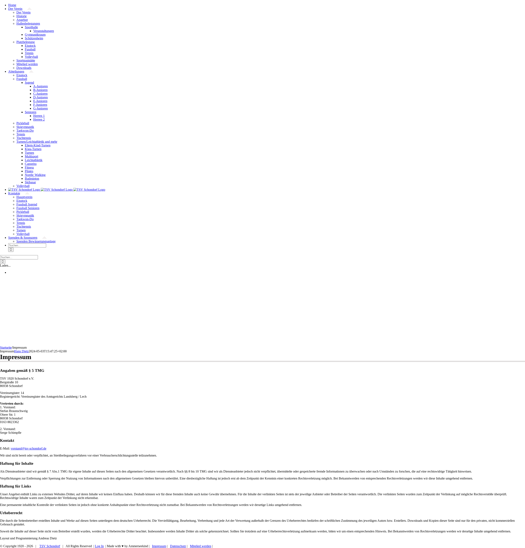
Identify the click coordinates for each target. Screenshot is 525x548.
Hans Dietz (21, 351)
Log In (99, 546)
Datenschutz (178, 546)
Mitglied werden (200, 546)
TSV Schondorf (49, 546)
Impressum (159, 546)
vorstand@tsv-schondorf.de (28, 448)
